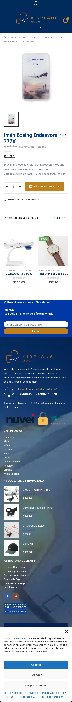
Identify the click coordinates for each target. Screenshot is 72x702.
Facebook (7, 596)
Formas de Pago (12, 579)
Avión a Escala (11, 473)
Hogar (7, 453)
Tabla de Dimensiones (15, 567)
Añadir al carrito (46, 186)
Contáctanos (10, 587)
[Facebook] (34, 27)
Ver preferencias (36, 685)
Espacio (8, 469)
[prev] (60, 135)
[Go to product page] (11, 494)
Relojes (29, 270)
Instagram (15, 596)
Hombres (9, 437)
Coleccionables (51, 270)
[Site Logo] (36, 18)
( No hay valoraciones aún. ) (33, 147)
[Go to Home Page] (5, 38)
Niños (7, 445)
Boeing (8, 270)
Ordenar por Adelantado (17, 575)
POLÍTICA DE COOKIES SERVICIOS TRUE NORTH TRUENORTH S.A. (21, 695)
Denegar (36, 675)
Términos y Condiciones (16, 571)
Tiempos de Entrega (14, 583)
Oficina (21, 270)
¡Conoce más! (29, 381)
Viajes (7, 457)
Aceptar (36, 664)
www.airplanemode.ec (15, 638)
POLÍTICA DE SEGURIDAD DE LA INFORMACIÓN (55, 695)
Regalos (8, 465)
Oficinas (8, 449)
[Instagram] (40, 27)
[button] (66, 631)
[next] (65, 135)
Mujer (15, 270)
